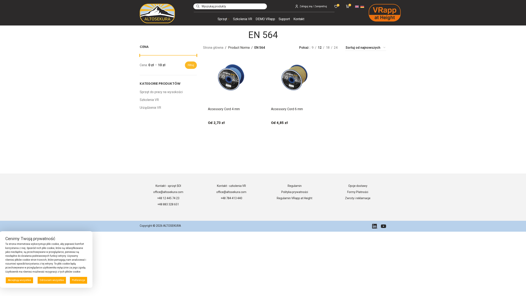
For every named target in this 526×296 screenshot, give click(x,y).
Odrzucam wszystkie (52, 280)
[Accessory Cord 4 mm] (231, 77)
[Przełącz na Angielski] (357, 6)
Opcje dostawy (357, 185)
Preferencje (78, 280)
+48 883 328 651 (168, 204)
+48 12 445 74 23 (168, 198)
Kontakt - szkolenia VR (231, 185)
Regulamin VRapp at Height (294, 198)
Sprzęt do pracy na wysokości (161, 92)
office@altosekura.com (168, 192)
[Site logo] (157, 13)
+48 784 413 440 (231, 198)
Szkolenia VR (149, 100)
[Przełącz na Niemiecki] (362, 6)
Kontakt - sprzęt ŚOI (168, 185)
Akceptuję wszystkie (19, 280)
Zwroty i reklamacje (357, 198)
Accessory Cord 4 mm (224, 109)
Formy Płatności (357, 192)
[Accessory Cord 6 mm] (294, 77)
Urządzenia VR (150, 108)
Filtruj (191, 65)
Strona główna (213, 48)
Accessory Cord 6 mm (287, 109)
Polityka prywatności (294, 192)
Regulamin (295, 185)
